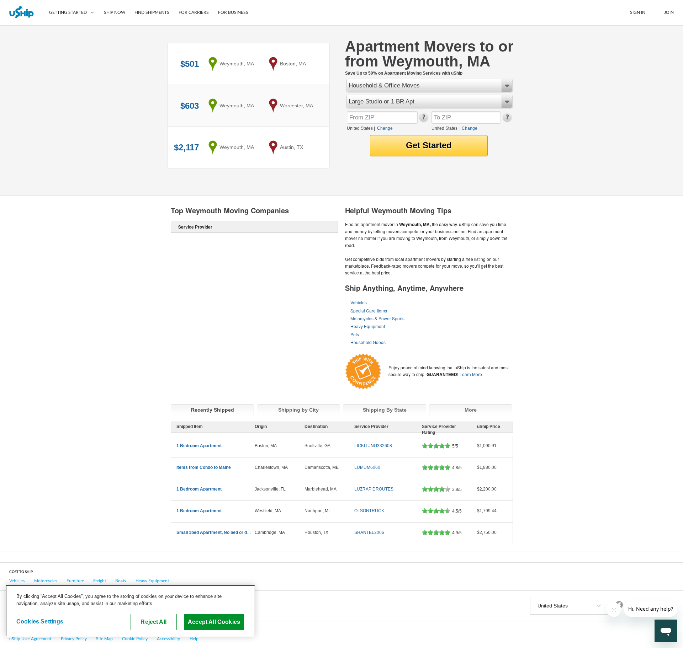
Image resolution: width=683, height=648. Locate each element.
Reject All (153, 621)
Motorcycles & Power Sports (377, 318)
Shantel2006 (369, 532)
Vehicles (358, 302)
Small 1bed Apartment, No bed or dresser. (218, 532)
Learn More (471, 374)
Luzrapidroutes (373, 489)
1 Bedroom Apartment (199, 445)
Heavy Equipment (367, 326)
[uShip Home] (22, 12)
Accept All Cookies (214, 621)
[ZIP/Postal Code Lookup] (423, 120)
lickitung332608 (373, 445)
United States (360, 128)
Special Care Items (368, 310)
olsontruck (369, 510)
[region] (130, 611)
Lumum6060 (367, 467)
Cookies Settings (40, 621)
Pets (354, 334)
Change (385, 128)
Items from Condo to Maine (203, 467)
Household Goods (368, 342)
